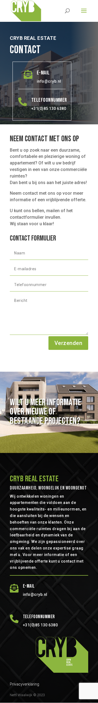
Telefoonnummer (49, 100)
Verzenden (68, 343)
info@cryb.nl (49, 81)
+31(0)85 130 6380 (48, 108)
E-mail (43, 73)
